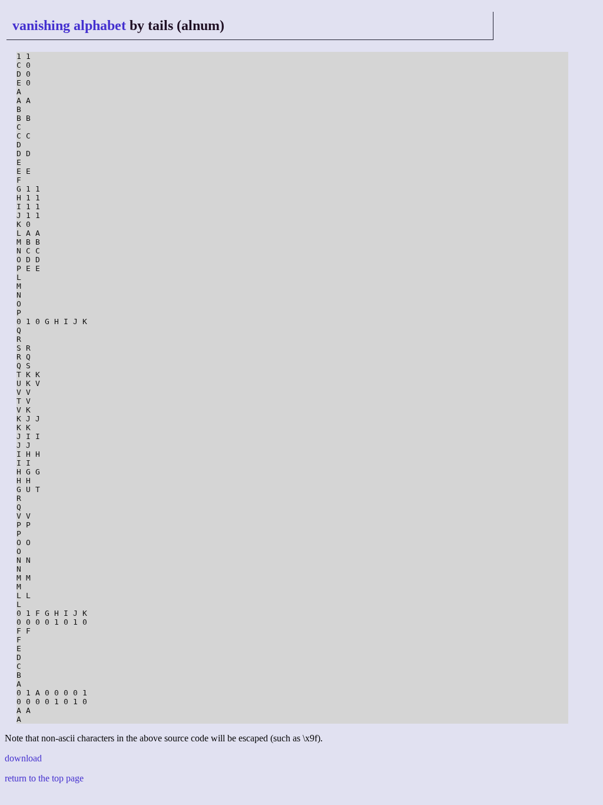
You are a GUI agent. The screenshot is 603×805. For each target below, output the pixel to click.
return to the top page (44, 778)
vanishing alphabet (69, 25)
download (23, 758)
